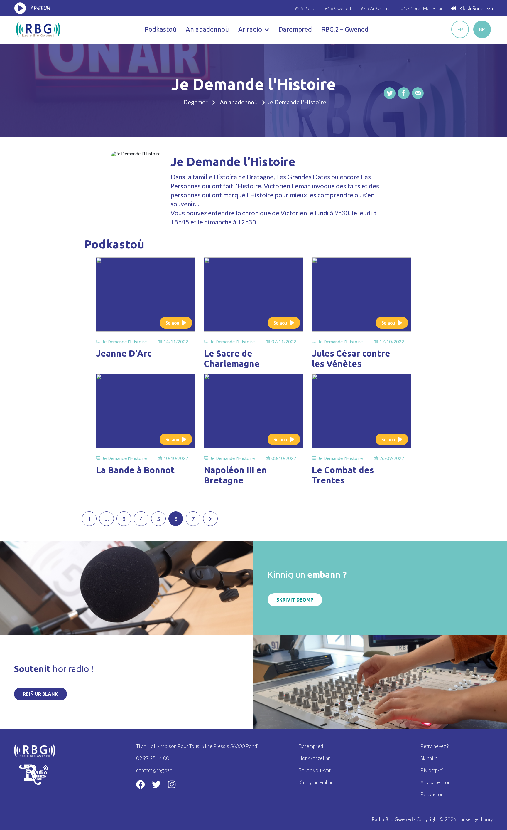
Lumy (487, 819)
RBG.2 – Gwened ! (346, 29)
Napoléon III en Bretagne (235, 475)
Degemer (195, 101)
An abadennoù (207, 29)
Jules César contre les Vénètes (351, 358)
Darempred (295, 29)
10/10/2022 (175, 458)
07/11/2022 (283, 341)
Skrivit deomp (294, 599)
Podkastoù (160, 29)
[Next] (210, 518)
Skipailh (428, 758)
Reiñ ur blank (40, 694)
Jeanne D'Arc (124, 353)
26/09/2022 (391, 458)
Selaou (172, 322)
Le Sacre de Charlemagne (232, 358)
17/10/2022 (391, 341)
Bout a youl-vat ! (315, 770)
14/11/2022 (175, 341)
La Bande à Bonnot (135, 470)
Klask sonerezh (475, 8)
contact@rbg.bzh (154, 770)
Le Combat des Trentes (343, 475)
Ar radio (250, 29)
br (482, 29)
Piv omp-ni (432, 770)
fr (460, 29)
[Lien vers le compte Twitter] (156, 784)
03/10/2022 (283, 458)
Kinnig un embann (317, 782)
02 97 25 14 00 (152, 758)
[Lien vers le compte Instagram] (171, 784)
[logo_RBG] (38, 28)
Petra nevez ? (434, 746)
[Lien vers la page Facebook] (140, 784)
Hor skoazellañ (314, 758)
